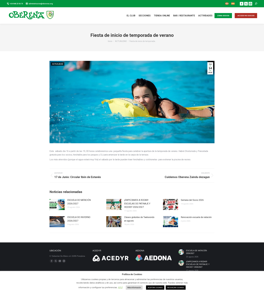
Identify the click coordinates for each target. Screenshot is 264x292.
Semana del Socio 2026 (192, 200)
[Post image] (57, 204)
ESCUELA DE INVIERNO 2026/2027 (78, 219)
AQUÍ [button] (120, 287)
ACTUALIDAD (57, 64)
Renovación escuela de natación (196, 217)
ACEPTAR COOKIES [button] (155, 288)
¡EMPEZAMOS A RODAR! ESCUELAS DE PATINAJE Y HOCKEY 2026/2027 (137, 203)
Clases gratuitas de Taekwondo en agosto (139, 219)
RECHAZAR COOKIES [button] (175, 288)
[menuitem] (227, 3)
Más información (134, 288)
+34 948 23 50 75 (16, 4)
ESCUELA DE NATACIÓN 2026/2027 (79, 202)
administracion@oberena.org (41, 4)
